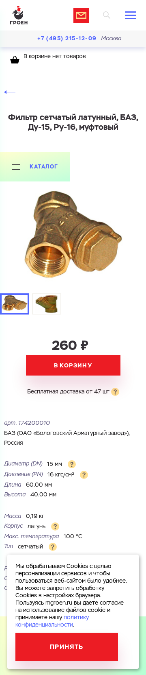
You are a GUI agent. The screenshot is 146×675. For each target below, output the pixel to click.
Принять (67, 647)
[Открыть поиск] (107, 15)
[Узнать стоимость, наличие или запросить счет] (81, 15)
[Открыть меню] (130, 15)
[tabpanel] (73, 239)
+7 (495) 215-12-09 (67, 38)
